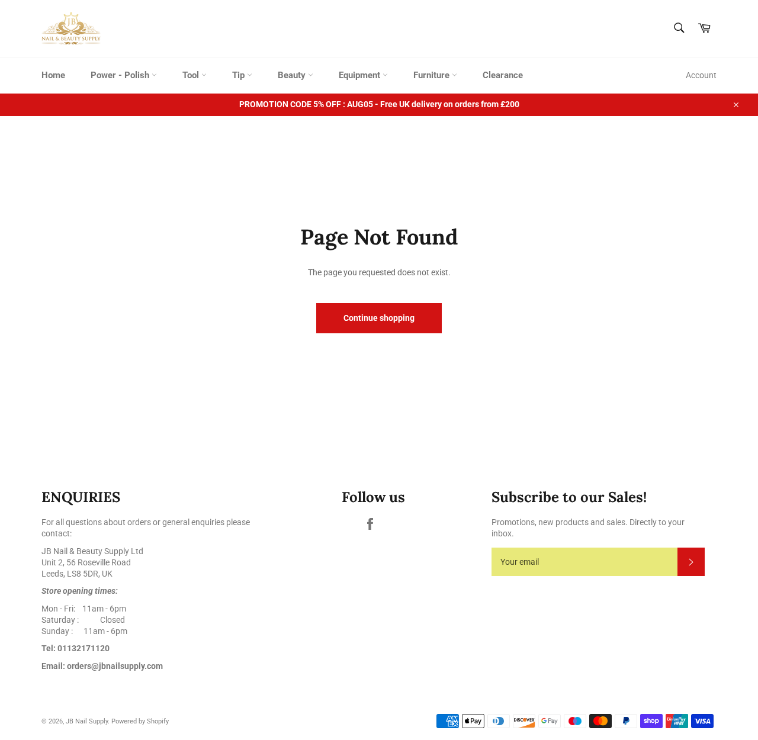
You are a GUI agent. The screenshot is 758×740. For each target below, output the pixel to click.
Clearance (503, 75)
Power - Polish (121, 75)
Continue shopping (379, 318)
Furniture (432, 75)
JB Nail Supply (87, 721)
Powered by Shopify (140, 721)
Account (701, 75)
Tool (191, 75)
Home (53, 75)
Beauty (293, 75)
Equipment (361, 75)
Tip (239, 75)
